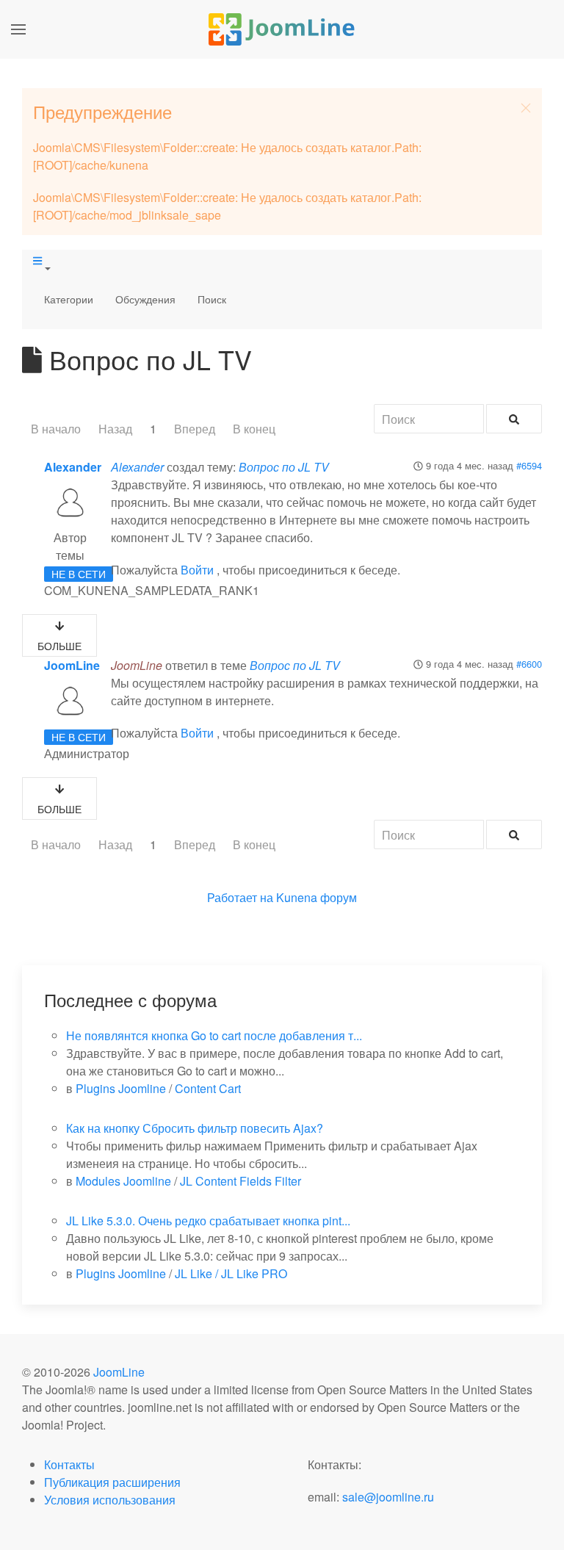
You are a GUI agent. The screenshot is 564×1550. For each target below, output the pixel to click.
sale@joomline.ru (388, 1496)
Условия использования (110, 1499)
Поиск (212, 299)
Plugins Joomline (121, 1088)
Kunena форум (316, 897)
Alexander (72, 466)
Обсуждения (145, 299)
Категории (68, 299)
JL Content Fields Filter (240, 1180)
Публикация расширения (112, 1482)
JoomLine (72, 665)
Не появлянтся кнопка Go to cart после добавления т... (214, 1035)
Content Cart (208, 1088)
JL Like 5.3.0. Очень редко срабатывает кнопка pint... (208, 1220)
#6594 (529, 465)
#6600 (529, 664)
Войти (197, 569)
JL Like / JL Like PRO (231, 1273)
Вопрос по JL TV (284, 466)
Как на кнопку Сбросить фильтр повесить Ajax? (194, 1128)
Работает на (240, 897)
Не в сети (78, 573)
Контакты (69, 1464)
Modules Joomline (123, 1180)
